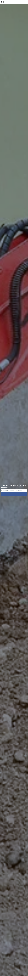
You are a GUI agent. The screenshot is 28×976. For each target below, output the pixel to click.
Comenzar (14, 494)
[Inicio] (3, 2)
